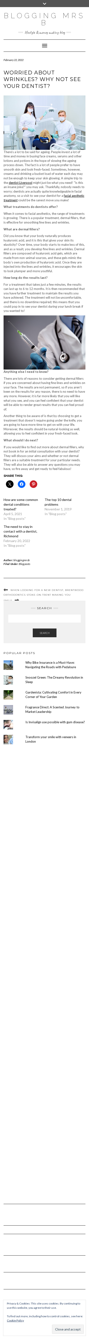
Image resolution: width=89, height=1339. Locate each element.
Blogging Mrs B (44, 19)
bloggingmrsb (22, 560)
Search (45, 632)
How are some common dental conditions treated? (21, 504)
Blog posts (24, 563)
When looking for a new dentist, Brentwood (47, 590)
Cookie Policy (15, 1320)
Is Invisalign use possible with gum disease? (55, 722)
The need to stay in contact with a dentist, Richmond (20, 531)
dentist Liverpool (20, 183)
